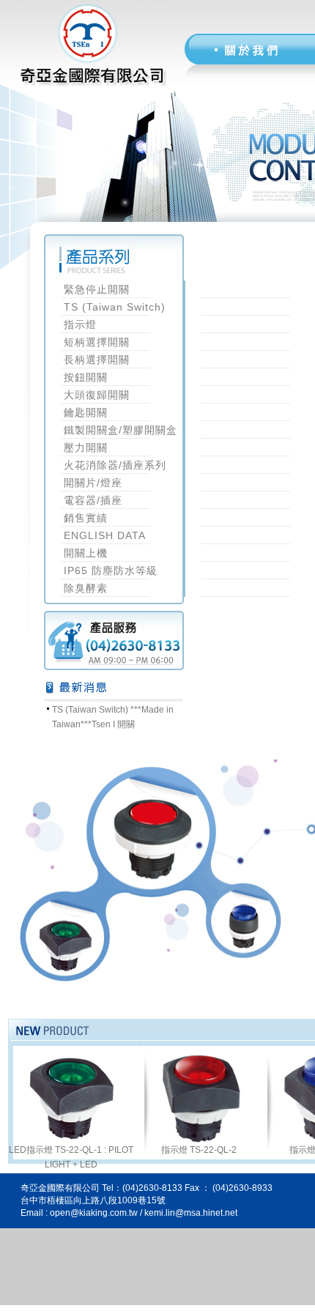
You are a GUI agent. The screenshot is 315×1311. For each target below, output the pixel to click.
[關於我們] (258, 49)
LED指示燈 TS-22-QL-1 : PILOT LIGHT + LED (71, 1157)
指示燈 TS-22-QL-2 (199, 1150)
